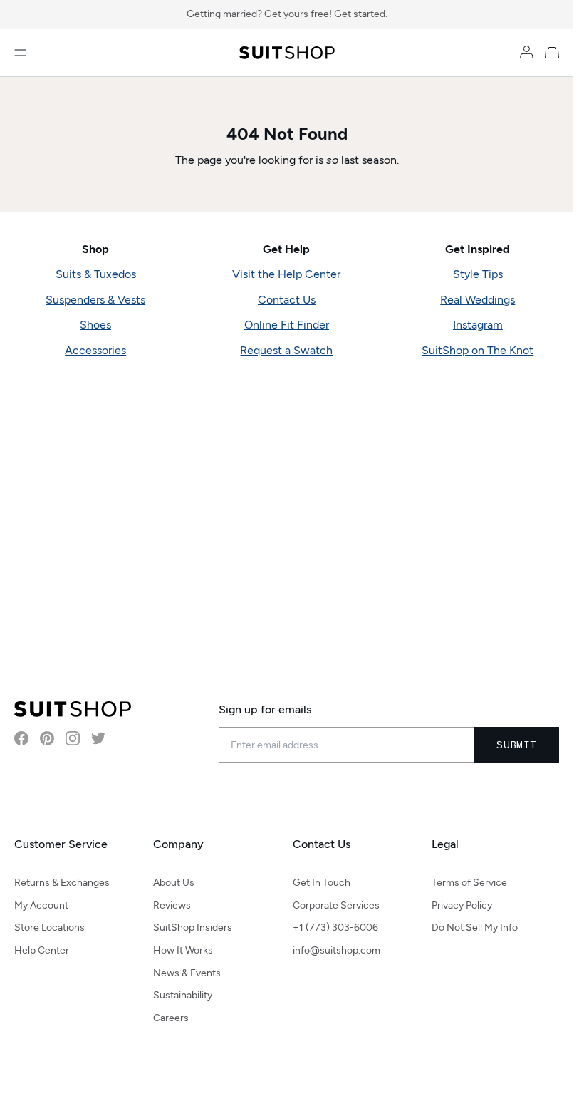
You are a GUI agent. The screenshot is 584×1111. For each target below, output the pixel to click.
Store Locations (49, 927)
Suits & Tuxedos (96, 274)
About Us (173, 883)
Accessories (95, 350)
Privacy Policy (462, 905)
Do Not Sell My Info (475, 927)
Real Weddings (477, 299)
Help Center (41, 950)
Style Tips (478, 274)
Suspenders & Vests (95, 299)
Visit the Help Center (286, 274)
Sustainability (182, 995)
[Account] (526, 52)
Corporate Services (336, 905)
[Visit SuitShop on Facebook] (21, 738)
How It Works (183, 950)
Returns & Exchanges (62, 883)
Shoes (95, 324)
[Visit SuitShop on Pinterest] (47, 738)
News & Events (187, 973)
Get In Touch (321, 883)
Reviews (172, 905)
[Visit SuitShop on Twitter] (98, 738)
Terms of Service (469, 883)
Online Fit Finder (286, 324)
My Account (41, 905)
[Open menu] (20, 53)
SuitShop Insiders (192, 927)
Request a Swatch (286, 350)
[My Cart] (554, 52)
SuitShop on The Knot (477, 350)
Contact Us (287, 299)
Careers (171, 1018)
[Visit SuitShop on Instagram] (73, 738)
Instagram (478, 324)
